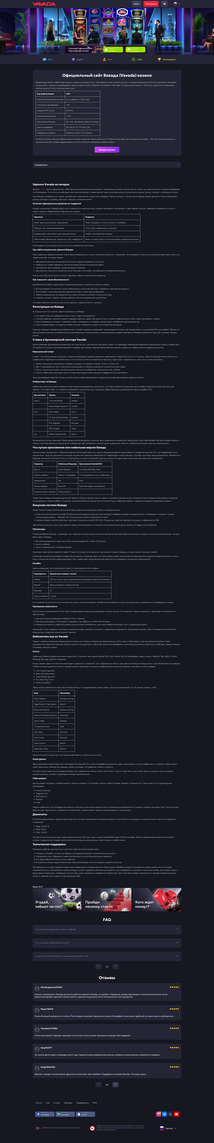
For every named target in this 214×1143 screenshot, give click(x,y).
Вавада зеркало (107, 149)
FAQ (95, 1102)
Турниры (68, 1102)
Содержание (82, 1102)
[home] (44, 4)
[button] (211, 31)
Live (48, 1102)
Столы (57, 1102)
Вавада (43, 189)
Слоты (39, 1102)
